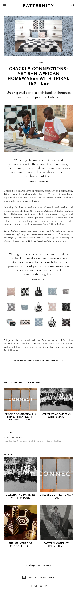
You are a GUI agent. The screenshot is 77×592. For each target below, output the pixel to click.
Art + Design (47, 441)
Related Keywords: (13, 438)
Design (37, 441)
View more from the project (23, 382)
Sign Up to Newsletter (40, 577)
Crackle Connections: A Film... (56, 496)
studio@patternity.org (38, 565)
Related (9, 454)
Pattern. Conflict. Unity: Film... (56, 545)
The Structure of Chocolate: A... (20, 545)
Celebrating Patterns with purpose (56, 415)
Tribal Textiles (10, 441)
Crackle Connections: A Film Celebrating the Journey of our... (20, 417)
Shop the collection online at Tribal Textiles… (38, 360)
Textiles (57, 441)
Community (22, 441)
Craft (31, 441)
